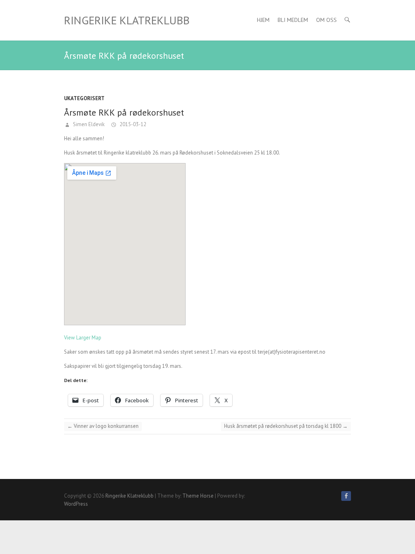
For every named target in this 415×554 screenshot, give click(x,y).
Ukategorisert (84, 98)
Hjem (263, 20)
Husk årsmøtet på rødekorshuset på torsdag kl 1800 (286, 426)
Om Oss (326, 20)
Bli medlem (293, 20)
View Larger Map (82, 337)
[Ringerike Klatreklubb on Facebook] (346, 496)
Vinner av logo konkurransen (103, 426)
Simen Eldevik (88, 124)
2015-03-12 (132, 124)
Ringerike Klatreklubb (127, 20)
